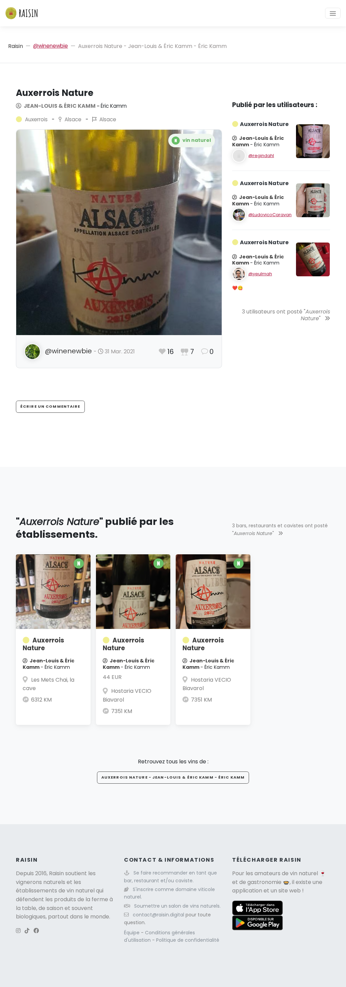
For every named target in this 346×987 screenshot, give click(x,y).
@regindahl (261, 155)
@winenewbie (50, 45)
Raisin (15, 46)
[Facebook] (36, 931)
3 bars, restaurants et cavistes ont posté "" (280, 529)
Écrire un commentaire (50, 406)
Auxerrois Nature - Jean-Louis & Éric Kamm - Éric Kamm (173, 777)
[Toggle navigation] (333, 13)
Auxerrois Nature (43, 644)
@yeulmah (260, 274)
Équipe (132, 932)
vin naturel (304, 873)
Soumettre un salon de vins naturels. (177, 906)
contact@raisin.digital (158, 914)
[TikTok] (27, 931)
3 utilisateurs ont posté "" (286, 315)
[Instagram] (18, 931)
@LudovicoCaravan (270, 215)
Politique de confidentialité (187, 940)
